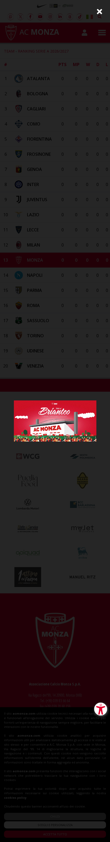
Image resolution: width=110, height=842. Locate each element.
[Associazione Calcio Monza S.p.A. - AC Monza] (55, 420)
